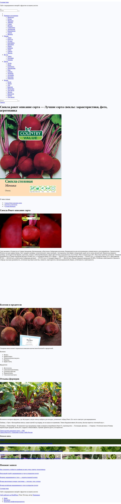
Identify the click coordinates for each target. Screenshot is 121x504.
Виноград (11, 17)
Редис (9, 82)
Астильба (11, 75)
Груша (10, 19)
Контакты (7, 500)
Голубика (11, 58)
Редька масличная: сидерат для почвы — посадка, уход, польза (20, 481)
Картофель (11, 43)
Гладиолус (11, 66)
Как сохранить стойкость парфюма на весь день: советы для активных (22, 469)
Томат (9, 38)
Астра (9, 63)
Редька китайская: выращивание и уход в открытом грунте (19, 485)
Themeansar (36, 495)
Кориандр (11, 94)
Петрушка (11, 88)
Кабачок (10, 48)
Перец (10, 46)
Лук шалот (11, 97)
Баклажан (11, 44)
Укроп (10, 83)
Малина (10, 34)
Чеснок (10, 92)
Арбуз (9, 56)
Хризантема (11, 68)
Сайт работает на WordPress (9, 495)
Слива (10, 24)
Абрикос (10, 22)
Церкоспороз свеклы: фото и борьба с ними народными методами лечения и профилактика (31, 451)
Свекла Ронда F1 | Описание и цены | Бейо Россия (16, 432)
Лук (9, 85)
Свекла (10, 51)
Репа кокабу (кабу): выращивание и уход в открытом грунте (19, 473)
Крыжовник (11, 31)
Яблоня (10, 26)
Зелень (6, 80)
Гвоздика (10, 77)
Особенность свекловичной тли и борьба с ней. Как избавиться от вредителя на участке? (30, 458)
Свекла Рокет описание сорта (13, 203)
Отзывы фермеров (10, 206)
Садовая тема (4, 2)
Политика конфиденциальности (14, 501)
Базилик (10, 87)
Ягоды (6, 55)
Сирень (10, 71)
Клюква (10, 60)
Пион (9, 65)
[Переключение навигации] (1, 9)
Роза (9, 70)
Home (5, 498)
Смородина (11, 27)
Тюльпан (10, 73)
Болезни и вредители (11, 204)
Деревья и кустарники (11, 15)
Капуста (10, 39)
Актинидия (11, 29)
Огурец (10, 41)
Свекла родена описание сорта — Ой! (12, 431)
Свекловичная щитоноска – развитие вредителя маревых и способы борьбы (26, 443)
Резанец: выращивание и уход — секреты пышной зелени (18, 477)
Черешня (10, 21)
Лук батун (11, 90)
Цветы (6, 61)
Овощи (6, 36)
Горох (9, 49)
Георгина (11, 78)
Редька (10, 95)
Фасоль (10, 53)
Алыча (10, 32)
